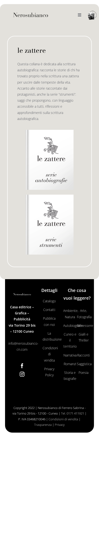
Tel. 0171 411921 (72, 413)
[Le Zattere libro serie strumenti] (49, 196)
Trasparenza (43, 424)
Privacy (60, 424)
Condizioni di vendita (63, 419)
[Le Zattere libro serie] (49, 131)
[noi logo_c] (92, 15)
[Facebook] (22, 365)
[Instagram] (22, 374)
